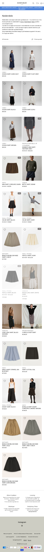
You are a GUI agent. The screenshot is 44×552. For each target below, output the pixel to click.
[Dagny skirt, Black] (12, 390)
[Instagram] (22, 525)
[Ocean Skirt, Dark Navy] (12, 58)
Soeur (33, 22)
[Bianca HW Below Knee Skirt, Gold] (12, 428)
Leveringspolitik (10, 536)
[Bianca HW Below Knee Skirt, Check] (12, 239)
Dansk (29, 540)
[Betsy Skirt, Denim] (32, 168)
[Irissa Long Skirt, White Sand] (32, 276)
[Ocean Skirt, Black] (12, 93)
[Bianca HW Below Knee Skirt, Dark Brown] (12, 465)
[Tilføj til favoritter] (4, 48)
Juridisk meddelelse (21, 536)
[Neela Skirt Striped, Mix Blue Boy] (12, 353)
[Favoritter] (35, 3)
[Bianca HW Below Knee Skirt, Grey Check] (32, 428)
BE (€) (25, 540)
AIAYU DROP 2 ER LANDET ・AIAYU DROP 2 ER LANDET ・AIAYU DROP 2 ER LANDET (22, 8)
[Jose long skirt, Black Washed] (12, 316)
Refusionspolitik (8, 533)
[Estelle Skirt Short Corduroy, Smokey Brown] (32, 390)
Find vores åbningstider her (12, 501)
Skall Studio (27, 22)
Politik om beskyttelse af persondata (23, 533)
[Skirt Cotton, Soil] (32, 353)
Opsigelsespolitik (17, 540)
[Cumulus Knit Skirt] (32, 316)
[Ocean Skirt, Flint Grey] (32, 58)
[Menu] (4, 3)
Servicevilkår (37, 533)
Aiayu (22, 22)
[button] (32, 3)
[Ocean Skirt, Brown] (12, 129)
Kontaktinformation (33, 536)
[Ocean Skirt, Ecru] (32, 93)
